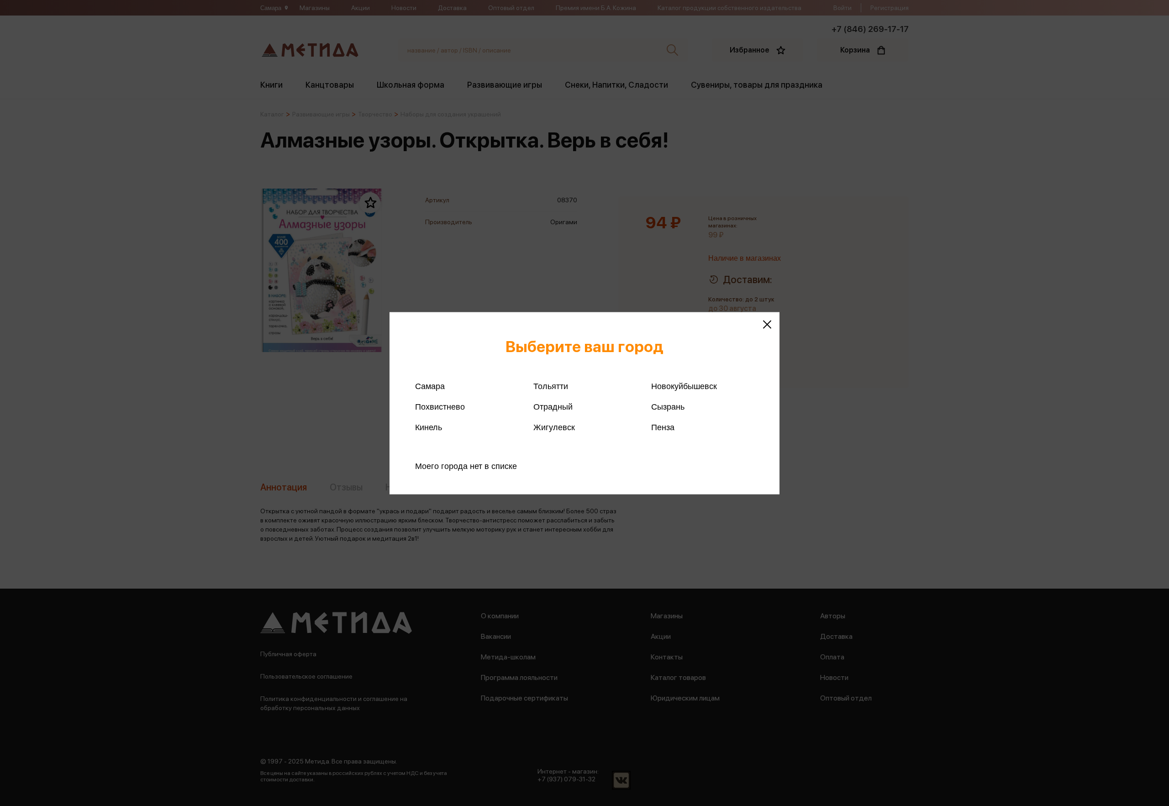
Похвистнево (440, 406)
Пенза (662, 427)
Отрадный (553, 406)
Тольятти (550, 385)
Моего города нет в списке (466, 465)
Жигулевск (554, 427)
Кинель (428, 427)
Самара (430, 385)
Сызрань (668, 406)
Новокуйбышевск (684, 385)
